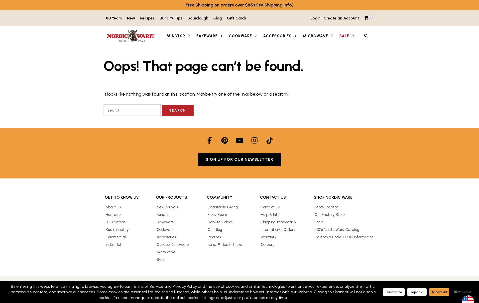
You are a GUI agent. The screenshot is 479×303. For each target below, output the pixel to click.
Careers (267, 244)
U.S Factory (115, 222)
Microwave (166, 252)
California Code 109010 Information (344, 237)
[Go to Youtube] (239, 141)
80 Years (114, 18)
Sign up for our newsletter (239, 159)
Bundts (162, 214)
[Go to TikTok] (269, 141)
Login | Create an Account (335, 18)
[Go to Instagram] (254, 141)
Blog (217, 18)
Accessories (166, 237)
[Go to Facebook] (210, 141)
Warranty (268, 237)
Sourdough (198, 18)
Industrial (113, 244)
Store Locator (326, 207)
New (131, 18)
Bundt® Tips (171, 18)
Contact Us (270, 207)
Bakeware (165, 222)
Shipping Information (278, 222)
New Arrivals (167, 207)
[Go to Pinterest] (225, 141)
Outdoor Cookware (173, 244)
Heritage (113, 214)
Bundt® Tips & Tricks (225, 244)
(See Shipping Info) (274, 5)
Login (319, 222)
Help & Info (270, 214)
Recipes (147, 18)
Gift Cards (237, 18)
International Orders (278, 229)
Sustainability (117, 229)
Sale (161, 259)
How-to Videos (220, 222)
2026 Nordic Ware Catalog (337, 229)
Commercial (116, 237)
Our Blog (215, 229)
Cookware (165, 229)
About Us (113, 207)
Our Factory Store (330, 214)
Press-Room (217, 214)
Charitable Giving (223, 207)
